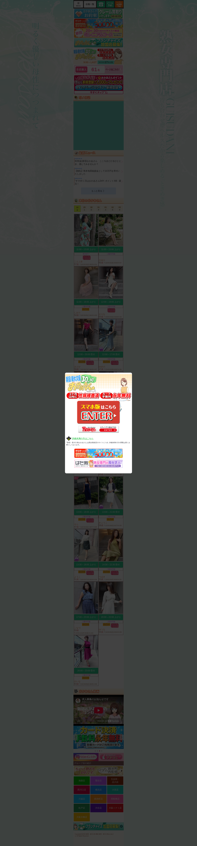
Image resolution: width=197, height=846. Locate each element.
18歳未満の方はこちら (82, 438)
